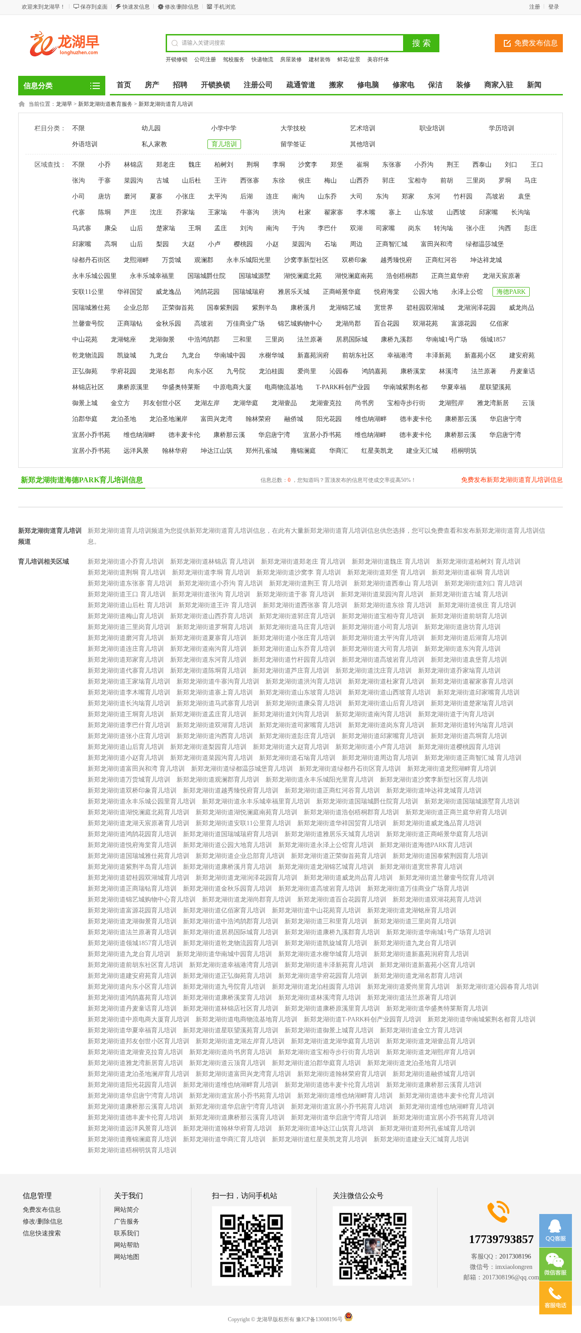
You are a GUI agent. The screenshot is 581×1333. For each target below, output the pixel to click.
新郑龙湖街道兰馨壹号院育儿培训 (446, 877)
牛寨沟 (249, 212)
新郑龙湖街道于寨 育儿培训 (295, 594)
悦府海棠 (386, 291)
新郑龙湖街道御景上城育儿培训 (329, 1030)
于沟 (298, 228)
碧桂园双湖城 (425, 307)
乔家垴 (185, 212)
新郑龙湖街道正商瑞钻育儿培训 (132, 888)
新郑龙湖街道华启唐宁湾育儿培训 (135, 1095)
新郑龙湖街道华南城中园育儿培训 (224, 954)
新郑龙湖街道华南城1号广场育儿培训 (438, 932)
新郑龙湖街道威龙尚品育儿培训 (348, 877)
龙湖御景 (162, 339)
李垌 (278, 164)
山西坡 (456, 212)
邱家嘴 (488, 212)
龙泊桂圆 (271, 371)
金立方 (120, 403)
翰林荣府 (258, 419)
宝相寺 (417, 180)
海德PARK (511, 291)
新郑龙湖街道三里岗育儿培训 (129, 627)
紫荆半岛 (264, 307)
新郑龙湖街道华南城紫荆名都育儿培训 (482, 1019)
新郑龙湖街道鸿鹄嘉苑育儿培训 (132, 997)
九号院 (236, 371)
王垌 (194, 228)
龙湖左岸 (207, 403)
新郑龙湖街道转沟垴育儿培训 (472, 725)
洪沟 (278, 212)
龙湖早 (64, 104)
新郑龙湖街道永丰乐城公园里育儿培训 (142, 801)
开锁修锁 (176, 59)
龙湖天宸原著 (502, 276)
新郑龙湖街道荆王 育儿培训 (308, 583)
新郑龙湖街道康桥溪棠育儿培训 (227, 997)
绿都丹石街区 (91, 260)
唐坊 (104, 196)
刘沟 (246, 228)
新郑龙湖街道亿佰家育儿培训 (224, 910)
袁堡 (524, 196)
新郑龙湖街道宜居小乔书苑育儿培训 (240, 1095)
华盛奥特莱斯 (181, 387)
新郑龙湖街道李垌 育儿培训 (211, 572)
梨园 (162, 244)
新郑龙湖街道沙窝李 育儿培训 (298, 572)
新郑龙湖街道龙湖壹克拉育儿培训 (135, 1052)
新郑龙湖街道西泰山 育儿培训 (396, 583)
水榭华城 (271, 355)
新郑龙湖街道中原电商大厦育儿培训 (138, 1019)
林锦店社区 (88, 387)
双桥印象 (354, 260)
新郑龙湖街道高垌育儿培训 (469, 736)
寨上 (395, 212)
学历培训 (501, 128)
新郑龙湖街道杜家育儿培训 (386, 681)
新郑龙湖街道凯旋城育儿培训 (326, 943)
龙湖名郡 (162, 371)
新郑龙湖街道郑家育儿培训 (126, 659)
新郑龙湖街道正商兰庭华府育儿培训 (456, 812)
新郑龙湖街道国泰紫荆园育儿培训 (440, 855)
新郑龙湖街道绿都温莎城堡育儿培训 (242, 768)
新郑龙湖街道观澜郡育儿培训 (218, 779)
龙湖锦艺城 (345, 307)
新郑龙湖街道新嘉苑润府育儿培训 (421, 954)
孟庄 (220, 228)
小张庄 (185, 196)
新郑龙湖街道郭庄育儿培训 (297, 616)
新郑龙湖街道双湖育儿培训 (215, 725)
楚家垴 (165, 228)
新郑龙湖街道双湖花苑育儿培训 (437, 899)
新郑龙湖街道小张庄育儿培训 (294, 637)
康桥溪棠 (413, 371)
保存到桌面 (94, 7)
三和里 (242, 339)
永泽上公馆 (467, 291)
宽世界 (383, 307)
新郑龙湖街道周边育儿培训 (380, 757)
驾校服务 (234, 59)
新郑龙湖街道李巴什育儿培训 (129, 725)
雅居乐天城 (294, 291)
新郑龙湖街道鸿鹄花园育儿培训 (132, 834)
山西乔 (359, 180)
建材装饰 (319, 59)
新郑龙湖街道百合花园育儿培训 (341, 899)
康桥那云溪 (461, 419)
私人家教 (154, 144)
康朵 (110, 228)
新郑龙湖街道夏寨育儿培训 (208, 637)
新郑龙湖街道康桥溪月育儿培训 (227, 866)
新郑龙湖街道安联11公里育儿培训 (243, 823)
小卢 (214, 244)
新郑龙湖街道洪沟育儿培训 (304, 681)
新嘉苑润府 (313, 355)
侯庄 (304, 180)
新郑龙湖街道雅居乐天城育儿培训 (332, 834)
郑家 (408, 196)
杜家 (304, 212)
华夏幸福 (453, 387)
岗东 (414, 228)
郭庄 (388, 180)
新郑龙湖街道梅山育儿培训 (126, 616)
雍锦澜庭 (303, 450)
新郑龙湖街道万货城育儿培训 (129, 779)
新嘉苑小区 (480, 355)
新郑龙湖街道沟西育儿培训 (215, 736)
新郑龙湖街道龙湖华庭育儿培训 (335, 1041)
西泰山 (482, 164)
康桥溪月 (303, 307)
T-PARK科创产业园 (343, 387)
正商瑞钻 (130, 323)
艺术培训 (362, 128)
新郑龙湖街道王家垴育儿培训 (129, 681)
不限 (78, 128)
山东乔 (327, 196)
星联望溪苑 (495, 387)
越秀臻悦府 (396, 260)
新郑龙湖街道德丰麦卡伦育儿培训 (332, 1084)
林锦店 (133, 164)
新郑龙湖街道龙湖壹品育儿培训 (430, 1041)
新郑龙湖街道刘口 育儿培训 (483, 583)
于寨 (104, 180)
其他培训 (362, 144)
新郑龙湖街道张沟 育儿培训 (211, 594)
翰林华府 (174, 450)
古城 (162, 180)
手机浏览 (225, 7)
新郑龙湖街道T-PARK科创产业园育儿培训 (362, 1019)
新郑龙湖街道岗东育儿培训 (386, 725)
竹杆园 (463, 196)
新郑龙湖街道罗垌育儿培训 (215, 627)
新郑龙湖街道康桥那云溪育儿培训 (434, 1084)
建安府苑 (522, 355)
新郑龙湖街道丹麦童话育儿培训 (132, 1008)
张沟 (78, 180)
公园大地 (425, 291)
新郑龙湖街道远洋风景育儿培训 (132, 1128)
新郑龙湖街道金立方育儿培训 (421, 1030)
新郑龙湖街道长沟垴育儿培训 (129, 703)
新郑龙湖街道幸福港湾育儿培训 (233, 964)
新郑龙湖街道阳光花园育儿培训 (132, 1084)
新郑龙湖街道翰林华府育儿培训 (227, 1128)
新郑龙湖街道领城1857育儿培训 (132, 943)
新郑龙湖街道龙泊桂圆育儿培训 (316, 986)
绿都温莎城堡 (485, 244)
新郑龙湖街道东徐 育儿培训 (393, 605)
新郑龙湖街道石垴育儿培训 (297, 757)
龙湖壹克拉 (326, 403)
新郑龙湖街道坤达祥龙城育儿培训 (434, 790)
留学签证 (293, 144)
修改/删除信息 (182, 7)
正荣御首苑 (178, 307)
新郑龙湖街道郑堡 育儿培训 (386, 572)
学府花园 (123, 371)
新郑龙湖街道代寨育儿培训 (126, 670)
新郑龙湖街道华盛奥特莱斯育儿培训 (437, 1008)
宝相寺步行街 (406, 403)
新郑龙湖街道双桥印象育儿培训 (132, 790)
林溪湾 (448, 371)
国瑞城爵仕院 (206, 276)
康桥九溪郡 (397, 339)
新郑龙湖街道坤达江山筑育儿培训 (326, 1128)
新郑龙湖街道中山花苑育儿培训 (316, 910)
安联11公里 (88, 291)
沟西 (504, 228)
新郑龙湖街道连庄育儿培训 (126, 648)
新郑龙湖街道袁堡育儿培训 (469, 659)
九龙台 (158, 355)
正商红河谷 (441, 260)
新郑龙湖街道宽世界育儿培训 (421, 866)
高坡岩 (495, 196)
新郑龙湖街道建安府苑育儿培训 (132, 975)
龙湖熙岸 (451, 403)
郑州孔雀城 (261, 450)
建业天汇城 (422, 450)
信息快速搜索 (42, 1233)
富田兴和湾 (437, 244)
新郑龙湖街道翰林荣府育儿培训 (341, 1073)
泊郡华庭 (85, 419)
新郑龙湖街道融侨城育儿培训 (434, 1073)
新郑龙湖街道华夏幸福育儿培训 (132, 1030)
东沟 (382, 196)
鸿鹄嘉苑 (374, 371)
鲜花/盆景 (348, 59)
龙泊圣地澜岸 (168, 419)
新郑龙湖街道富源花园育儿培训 (132, 910)
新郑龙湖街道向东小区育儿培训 (132, 986)
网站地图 (126, 1257)
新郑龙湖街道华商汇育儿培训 (224, 1139)
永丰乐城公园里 (94, 276)
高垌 (110, 244)
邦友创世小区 (162, 403)
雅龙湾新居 (493, 403)
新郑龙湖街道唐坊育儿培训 (462, 627)
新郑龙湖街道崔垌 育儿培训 (471, 572)
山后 (136, 228)
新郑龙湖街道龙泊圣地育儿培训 (411, 1063)
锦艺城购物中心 (300, 323)
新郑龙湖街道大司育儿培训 (380, 648)
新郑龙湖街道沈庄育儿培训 (373, 670)
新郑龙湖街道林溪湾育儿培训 (319, 997)
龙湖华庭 (245, 403)
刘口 (511, 164)
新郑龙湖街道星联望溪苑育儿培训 (230, 1030)
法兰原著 (310, 339)
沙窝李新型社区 (306, 260)
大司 (356, 196)
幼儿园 (151, 128)
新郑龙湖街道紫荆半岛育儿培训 (132, 866)
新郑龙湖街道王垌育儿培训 (126, 714)
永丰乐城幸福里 (152, 276)
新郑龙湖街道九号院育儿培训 (224, 986)
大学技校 (293, 128)
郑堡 (336, 164)
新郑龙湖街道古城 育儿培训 (469, 594)
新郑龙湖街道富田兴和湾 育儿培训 (136, 768)
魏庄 (194, 164)
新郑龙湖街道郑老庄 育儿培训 (303, 561)
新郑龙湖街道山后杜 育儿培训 (130, 605)
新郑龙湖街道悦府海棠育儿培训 (132, 845)
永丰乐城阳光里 (248, 260)
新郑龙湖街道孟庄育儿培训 (208, 714)
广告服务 (126, 1221)
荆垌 (252, 164)
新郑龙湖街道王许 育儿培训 (217, 605)
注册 (534, 7)
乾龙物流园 (88, 355)
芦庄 (130, 212)
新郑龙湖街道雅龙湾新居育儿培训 (135, 1063)
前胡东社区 (358, 355)
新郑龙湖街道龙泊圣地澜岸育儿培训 (138, 1073)
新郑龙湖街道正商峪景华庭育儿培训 (437, 834)
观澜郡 (203, 260)
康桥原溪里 (133, 387)
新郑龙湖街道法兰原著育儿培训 (132, 932)
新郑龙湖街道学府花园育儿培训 (322, 975)
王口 (537, 164)
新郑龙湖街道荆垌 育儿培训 (127, 572)
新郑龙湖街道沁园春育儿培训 (497, 986)
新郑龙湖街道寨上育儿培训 (215, 692)
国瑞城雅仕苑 (91, 307)
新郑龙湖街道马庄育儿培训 (297, 627)
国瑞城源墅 (255, 276)
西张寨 (249, 180)
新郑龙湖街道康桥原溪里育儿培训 (332, 1008)
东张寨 (391, 164)
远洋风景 (136, 450)
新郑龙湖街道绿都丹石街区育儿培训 (350, 768)
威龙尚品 (521, 307)
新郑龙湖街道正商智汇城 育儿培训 (473, 757)
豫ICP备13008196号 (319, 1319)
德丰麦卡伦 (416, 419)
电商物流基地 (284, 387)
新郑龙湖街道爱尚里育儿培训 (408, 986)
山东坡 (423, 212)
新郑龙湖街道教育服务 (105, 104)
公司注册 (205, 59)
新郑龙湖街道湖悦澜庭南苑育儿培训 (246, 812)
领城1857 (493, 339)
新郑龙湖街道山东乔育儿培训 (294, 648)
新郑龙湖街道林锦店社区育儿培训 (230, 1008)
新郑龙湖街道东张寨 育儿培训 (130, 583)
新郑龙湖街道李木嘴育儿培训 (129, 692)
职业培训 (432, 128)
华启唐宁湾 (506, 419)
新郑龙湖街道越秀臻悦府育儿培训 (230, 790)
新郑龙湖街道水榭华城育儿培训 (322, 954)
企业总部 (136, 307)
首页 (124, 85)
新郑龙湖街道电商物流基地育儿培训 (246, 1019)
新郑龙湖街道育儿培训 (165, 104)
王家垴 (217, 212)
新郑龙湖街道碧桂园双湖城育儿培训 (138, 877)
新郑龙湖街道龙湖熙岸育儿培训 (430, 1052)
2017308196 (515, 1256)
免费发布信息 (536, 43)
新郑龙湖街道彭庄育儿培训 (297, 736)
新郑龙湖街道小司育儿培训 (380, 627)
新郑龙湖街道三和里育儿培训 (326, 921)
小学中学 (223, 128)
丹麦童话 (522, 371)
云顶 (528, 403)
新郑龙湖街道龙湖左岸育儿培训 (240, 1041)
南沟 (298, 196)
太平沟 (217, 196)
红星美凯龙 (377, 450)
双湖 (356, 228)
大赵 (188, 244)
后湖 (246, 196)
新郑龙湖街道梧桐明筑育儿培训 (132, 1150)
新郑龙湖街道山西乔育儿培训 (211, 616)
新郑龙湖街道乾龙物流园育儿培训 (230, 943)
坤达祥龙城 (486, 260)
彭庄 (530, 228)
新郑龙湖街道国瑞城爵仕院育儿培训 (367, 801)
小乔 (104, 164)
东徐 (278, 180)
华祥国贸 (130, 291)
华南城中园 (230, 355)
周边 (356, 244)
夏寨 (156, 196)
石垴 (330, 244)
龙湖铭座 (123, 339)
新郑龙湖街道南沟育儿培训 (208, 648)
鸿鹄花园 (207, 291)
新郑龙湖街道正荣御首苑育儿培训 (338, 855)
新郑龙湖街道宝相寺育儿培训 (383, 616)
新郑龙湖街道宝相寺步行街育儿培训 (329, 1052)
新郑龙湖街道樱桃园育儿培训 (459, 746)
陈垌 (104, 212)
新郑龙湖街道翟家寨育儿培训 (472, 681)
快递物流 (262, 59)
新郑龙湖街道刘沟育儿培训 (291, 714)
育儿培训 (224, 144)
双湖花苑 (425, 323)
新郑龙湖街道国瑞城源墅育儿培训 (472, 801)
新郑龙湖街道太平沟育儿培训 (383, 637)
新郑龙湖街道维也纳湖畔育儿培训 (230, 1084)
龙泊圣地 (123, 419)
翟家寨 (333, 212)
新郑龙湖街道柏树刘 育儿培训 (478, 561)
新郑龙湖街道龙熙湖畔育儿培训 (451, 768)
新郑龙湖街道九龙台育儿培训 (415, 943)
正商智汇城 (392, 244)
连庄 (272, 196)
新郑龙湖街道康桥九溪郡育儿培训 (332, 932)
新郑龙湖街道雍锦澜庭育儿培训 (132, 1139)
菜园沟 (133, 180)
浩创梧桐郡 (402, 276)
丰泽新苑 (438, 355)
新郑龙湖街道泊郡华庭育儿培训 (316, 1063)
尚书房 (364, 403)
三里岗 (475, 180)
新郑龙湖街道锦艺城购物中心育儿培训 (142, 899)
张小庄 (475, 228)
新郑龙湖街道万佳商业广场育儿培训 (418, 888)
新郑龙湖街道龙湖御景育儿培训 (132, 921)
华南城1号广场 (446, 339)
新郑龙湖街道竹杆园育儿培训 (294, 659)
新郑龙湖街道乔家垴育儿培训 (459, 670)
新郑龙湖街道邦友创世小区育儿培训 (138, 1041)
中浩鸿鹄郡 (204, 339)
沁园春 (339, 371)
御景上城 (85, 403)
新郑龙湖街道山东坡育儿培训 (300, 692)
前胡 (446, 180)
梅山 (330, 180)
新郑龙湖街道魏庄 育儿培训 (391, 561)
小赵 (272, 244)
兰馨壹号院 (88, 323)
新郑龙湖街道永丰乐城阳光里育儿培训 (320, 779)
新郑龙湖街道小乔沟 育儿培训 (220, 583)
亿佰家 (499, 323)
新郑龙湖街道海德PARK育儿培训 (426, 845)
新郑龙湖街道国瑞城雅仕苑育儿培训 (138, 855)
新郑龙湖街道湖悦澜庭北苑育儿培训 (138, 812)
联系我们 (126, 1233)
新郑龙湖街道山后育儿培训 (386, 703)
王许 (220, 180)
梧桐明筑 (464, 450)
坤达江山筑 (216, 450)
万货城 (171, 260)
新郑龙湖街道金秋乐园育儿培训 (227, 888)
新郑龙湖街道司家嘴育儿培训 (300, 725)
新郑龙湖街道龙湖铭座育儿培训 (411, 910)
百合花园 (386, 323)
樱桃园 (243, 244)
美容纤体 (378, 59)
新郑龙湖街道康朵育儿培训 (304, 703)
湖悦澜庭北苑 (303, 276)
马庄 (530, 180)
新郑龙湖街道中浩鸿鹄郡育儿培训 (230, 921)
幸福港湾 (400, 355)
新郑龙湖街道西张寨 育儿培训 (305, 605)
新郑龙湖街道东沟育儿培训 (462, 648)
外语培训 (85, 144)
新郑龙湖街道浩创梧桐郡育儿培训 (351, 812)
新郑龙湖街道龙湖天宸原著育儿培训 (138, 823)
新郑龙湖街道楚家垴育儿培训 (472, 703)
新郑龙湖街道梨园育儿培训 (208, 746)
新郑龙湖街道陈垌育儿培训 (208, 670)
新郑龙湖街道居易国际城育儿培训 (230, 932)
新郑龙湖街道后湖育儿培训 (469, 637)
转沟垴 (443, 228)
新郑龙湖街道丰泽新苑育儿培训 (329, 964)
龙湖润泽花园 (477, 307)
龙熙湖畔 (136, 260)
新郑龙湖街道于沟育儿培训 (456, 714)
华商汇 (338, 450)
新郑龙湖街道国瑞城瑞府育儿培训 (230, 834)
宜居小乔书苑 (91, 434)
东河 (434, 196)
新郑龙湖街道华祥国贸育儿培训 (341, 823)
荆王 (453, 164)
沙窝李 (307, 164)
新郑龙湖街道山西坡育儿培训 (389, 692)
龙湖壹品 (284, 403)
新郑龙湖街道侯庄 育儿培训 (477, 605)
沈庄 (156, 212)
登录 (553, 7)
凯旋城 (126, 355)
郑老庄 (165, 164)
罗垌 (504, 180)
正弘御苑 (85, 371)
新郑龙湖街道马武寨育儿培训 (218, 703)
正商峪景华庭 (342, 291)
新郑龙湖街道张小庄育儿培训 (129, 736)
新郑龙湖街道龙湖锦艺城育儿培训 (326, 866)
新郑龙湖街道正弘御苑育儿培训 (227, 975)
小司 (78, 196)
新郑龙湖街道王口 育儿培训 (127, 594)
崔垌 (362, 164)
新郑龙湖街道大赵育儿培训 (291, 746)
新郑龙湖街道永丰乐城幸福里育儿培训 (256, 801)
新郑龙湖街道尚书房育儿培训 (230, 1052)
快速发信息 (136, 7)
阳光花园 (329, 419)
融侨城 (293, 419)
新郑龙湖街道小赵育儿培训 (126, 757)
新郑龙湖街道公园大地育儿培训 (227, 845)
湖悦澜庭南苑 (354, 276)
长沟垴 (520, 212)
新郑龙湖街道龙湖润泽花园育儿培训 (246, 877)
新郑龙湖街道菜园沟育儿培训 (382, 594)
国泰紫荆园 (223, 307)
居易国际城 (352, 339)
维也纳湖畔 (371, 419)
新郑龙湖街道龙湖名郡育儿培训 (418, 975)
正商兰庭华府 (450, 276)
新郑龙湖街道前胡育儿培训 (469, 616)
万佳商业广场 (245, 323)
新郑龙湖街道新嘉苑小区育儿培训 (427, 964)
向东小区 (200, 371)
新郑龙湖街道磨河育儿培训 (126, 637)
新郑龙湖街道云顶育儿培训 (227, 1063)
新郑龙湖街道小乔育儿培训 (126, 561)
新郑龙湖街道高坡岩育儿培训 (383, 659)
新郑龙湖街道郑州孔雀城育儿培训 (427, 1128)
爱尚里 (306, 371)
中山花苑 (85, 339)
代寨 (78, 212)
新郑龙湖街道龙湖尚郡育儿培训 (246, 899)
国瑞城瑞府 (249, 291)
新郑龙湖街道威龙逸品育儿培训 (437, 823)
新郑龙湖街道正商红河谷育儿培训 (332, 790)
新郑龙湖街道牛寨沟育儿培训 (218, 681)
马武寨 (81, 228)
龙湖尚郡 (348, 323)
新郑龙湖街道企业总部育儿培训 (240, 855)
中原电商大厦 (232, 387)
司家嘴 (385, 228)
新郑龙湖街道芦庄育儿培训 (291, 670)
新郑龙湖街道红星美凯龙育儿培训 (319, 1139)
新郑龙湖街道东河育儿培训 (208, 659)
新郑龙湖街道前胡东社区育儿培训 (135, 964)
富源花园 (464, 323)
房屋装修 (291, 59)
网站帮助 (126, 1245)
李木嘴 (365, 212)
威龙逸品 (168, 291)
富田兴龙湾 (216, 419)
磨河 (130, 196)
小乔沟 (423, 164)
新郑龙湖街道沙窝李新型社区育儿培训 (434, 779)
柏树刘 (223, 164)
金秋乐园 (168, 323)
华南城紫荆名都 (405, 387)
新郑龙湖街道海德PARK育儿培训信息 (82, 480)
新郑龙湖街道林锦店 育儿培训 (212, 561)
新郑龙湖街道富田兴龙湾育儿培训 (243, 1073)
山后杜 (191, 180)
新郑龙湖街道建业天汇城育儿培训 (421, 1139)
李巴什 (327, 228)
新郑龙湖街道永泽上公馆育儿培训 (326, 845)
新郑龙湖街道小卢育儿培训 (373, 746)
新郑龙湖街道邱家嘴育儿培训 (478, 692)
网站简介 (126, 1209)
